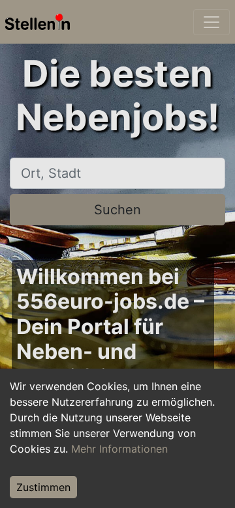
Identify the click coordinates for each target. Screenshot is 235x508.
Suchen (117, 210)
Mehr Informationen (119, 448)
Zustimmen (43, 487)
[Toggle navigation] (211, 22)
